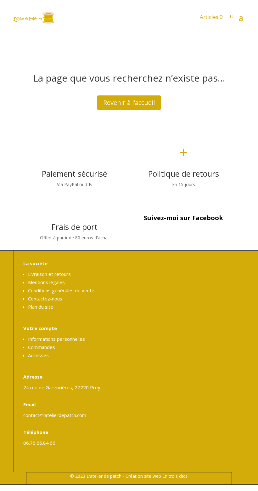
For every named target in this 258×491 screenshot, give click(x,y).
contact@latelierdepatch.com (54, 415)
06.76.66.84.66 (39, 443)
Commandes (41, 347)
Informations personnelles (56, 339)
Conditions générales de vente (61, 290)
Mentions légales (46, 282)
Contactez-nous (45, 298)
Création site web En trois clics (157, 476)
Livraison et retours (49, 274)
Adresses (38, 355)
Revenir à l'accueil (129, 102)
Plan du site (40, 307)
